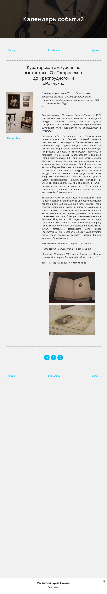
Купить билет (14, 138)
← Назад (10, 50)
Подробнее (53, 587)
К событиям (54, 50)
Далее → (96, 50)
